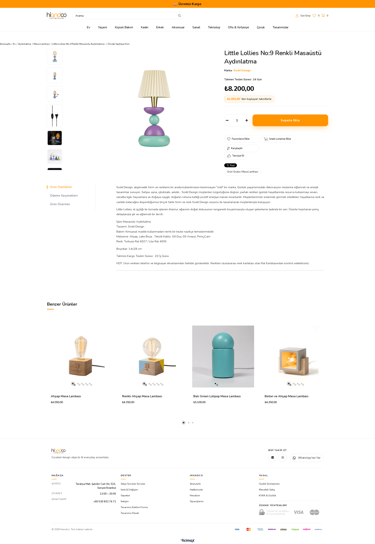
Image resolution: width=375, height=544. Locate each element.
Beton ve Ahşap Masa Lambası (286, 396)
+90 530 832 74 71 (104, 501)
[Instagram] (283, 458)
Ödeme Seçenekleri (64, 196)
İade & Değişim (129, 489)
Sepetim (125, 495)
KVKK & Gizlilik (267, 495)
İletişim (125, 501)
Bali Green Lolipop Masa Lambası (217, 396)
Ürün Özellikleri (61, 187)
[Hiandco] (56, 15)
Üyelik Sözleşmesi (269, 484)
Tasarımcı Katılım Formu (134, 507)
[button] (73, 384)
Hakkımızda (196, 489)
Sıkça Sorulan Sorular (133, 484)
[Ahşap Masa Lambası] (81, 356)
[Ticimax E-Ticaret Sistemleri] (188, 541)
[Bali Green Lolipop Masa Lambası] (223, 356)
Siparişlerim (197, 501)
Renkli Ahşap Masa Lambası (142, 396)
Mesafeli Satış (267, 489)
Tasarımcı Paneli (130, 513)
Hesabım (195, 495)
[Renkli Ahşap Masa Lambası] (152, 356)
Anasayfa (195, 484)
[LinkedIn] (272, 458)
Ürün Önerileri (60, 204)
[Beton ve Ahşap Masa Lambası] (294, 356)
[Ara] (179, 15)
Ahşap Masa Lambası (66, 396)
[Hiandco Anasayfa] (58, 451)
